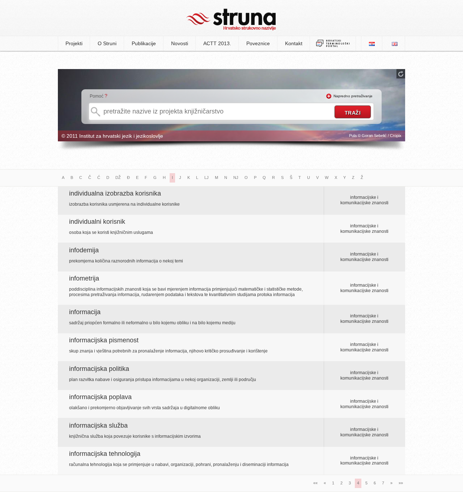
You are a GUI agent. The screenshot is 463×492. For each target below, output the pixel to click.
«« (315, 483)
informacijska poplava (100, 397)
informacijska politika (99, 368)
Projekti (73, 43)
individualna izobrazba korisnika (115, 193)
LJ (206, 177)
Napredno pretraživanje (353, 96)
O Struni (107, 43)
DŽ (118, 177)
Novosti (179, 43)
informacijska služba (98, 425)
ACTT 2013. (217, 43)
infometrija (84, 278)
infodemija (84, 250)
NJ (235, 177)
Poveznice (258, 43)
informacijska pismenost (104, 340)
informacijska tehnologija (104, 453)
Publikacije (144, 43)
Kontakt (293, 43)
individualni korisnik (97, 221)
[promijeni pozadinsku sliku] (400, 74)
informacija (85, 312)
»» (401, 483)
